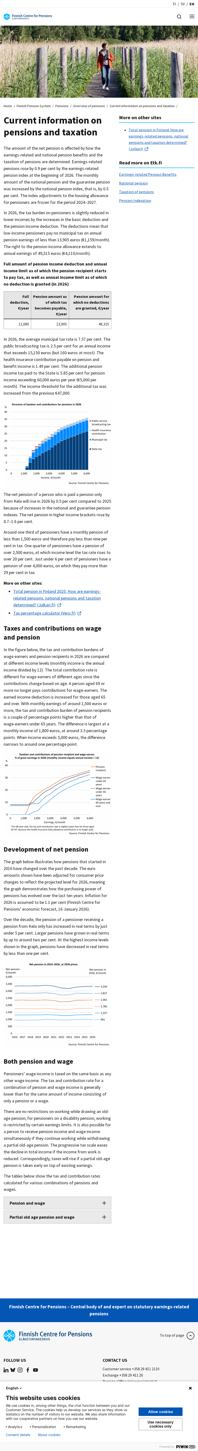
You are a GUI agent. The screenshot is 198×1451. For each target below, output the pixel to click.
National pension (133, 183)
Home (8, 106)
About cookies (49, 1435)
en (192, 3)
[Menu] (192, 17)
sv (183, 3)
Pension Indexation (135, 200)
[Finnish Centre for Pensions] (28, 16)
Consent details (18, 1435)
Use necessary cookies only (161, 1424)
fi (174, 3)
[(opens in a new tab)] (6, 1370)
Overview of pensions (89, 106)
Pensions (62, 106)
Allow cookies (160, 1411)
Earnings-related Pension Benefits (148, 174)
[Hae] (179, 16)
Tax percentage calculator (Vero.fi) (44, 613)
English (12, 1388)
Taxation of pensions (136, 191)
